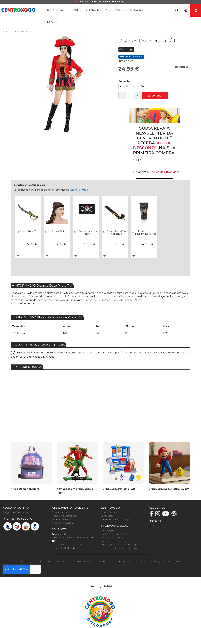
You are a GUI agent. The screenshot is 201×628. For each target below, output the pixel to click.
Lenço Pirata (58, 231)
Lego (72, 561)
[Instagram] (158, 515)
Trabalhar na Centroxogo (115, 519)
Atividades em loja (63, 522)
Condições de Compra (113, 541)
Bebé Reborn (126, 561)
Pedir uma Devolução (65, 515)
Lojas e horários (61, 519)
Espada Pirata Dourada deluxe (116, 232)
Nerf (177, 561)
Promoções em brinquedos (37, 561)
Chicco (97, 561)
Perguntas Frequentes (16, 512)
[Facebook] (152, 515)
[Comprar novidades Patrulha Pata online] (123, 464)
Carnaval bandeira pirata (88, 232)
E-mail (58, 541)
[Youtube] (166, 515)
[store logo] (18, 9)
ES (150, 526)
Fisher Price (109, 561)
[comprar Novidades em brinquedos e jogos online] (77, 464)
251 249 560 (60, 534)
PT (155, 526)
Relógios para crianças (149, 561)
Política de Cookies (111, 537)
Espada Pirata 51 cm (30, 231)
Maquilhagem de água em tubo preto (145, 232)
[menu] (100, 16)
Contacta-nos (60, 512)
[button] (17, 255)
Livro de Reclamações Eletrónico (119, 548)
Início (5, 31)
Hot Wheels (84, 561)
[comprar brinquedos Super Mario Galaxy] (169, 464)
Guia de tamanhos (132, 56)
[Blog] (174, 515)
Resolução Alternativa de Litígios (119, 544)
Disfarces (62, 561)
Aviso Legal (107, 530)
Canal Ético (107, 515)
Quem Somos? (109, 512)
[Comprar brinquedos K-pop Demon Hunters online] (31, 464)
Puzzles (168, 561)
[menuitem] (56, 10)
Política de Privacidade (114, 534)
